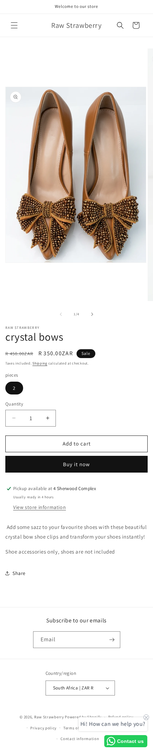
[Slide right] (92, 314)
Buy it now (76, 464)
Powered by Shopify (83, 716)
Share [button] (19, 573)
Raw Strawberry (49, 716)
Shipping (39, 363)
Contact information (79, 738)
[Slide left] (61, 314)
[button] (14, 25)
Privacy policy (43, 727)
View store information (39, 507)
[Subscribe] (112, 639)
